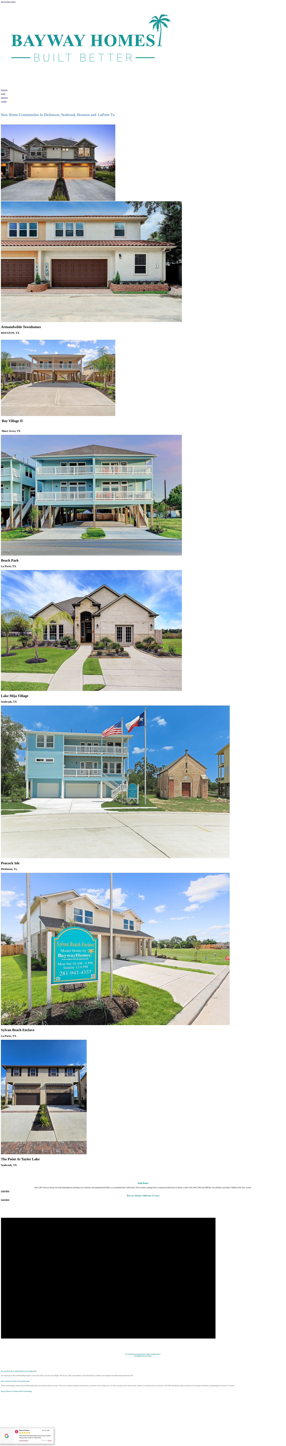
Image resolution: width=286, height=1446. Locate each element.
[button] (5, 1191)
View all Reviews (23, 1440)
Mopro (50, 1440)
